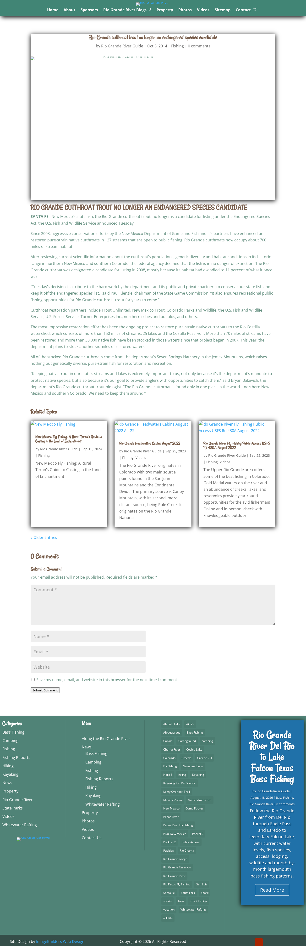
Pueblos (168, 851)
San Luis (201, 884)
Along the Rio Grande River (106, 738)
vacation (169, 909)
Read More (272, 890)
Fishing (177, 46)
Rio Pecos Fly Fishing (176, 884)
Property (165, 10)
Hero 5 (167, 775)
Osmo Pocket (194, 808)
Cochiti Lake (194, 749)
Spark (204, 893)
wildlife (168, 918)
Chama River (171, 749)
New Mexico (171, 808)
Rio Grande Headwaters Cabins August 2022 (149, 443)
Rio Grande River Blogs (125, 10)
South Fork (188, 893)
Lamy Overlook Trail (176, 792)
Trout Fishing (198, 901)
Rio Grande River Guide (122, 46)
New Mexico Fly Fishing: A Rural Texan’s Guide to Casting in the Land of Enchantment (68, 439)
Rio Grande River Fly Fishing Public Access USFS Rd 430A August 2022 (236, 445)
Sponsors (89, 10)
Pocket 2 (197, 834)
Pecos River (171, 817)
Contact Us (92, 837)
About (69, 10)
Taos (181, 901)
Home (52, 10)
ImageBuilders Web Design (60, 941)
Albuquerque (171, 732)
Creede (186, 758)
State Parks (12, 808)
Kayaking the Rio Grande (179, 783)
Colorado (169, 758)
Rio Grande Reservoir (177, 867)
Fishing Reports (16, 757)
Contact (243, 10)
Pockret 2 (169, 842)
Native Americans (200, 800)
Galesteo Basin (193, 766)
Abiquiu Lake (171, 724)
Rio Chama (187, 851)
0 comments (199, 46)
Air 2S (190, 724)
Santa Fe (169, 893)
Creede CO (204, 758)
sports (167, 901)
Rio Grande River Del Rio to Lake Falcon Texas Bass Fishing (272, 757)
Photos (185, 10)
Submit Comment (45, 690)
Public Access (191, 842)
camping (207, 741)
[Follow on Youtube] (259, 942)
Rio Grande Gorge (175, 859)
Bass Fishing (13, 732)
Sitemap (222, 10)
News (7, 782)
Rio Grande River (17, 799)
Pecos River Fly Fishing (178, 825)
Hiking (8, 766)
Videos (203, 10)
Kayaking (10, 774)
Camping (10, 740)
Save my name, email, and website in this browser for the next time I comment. (107, 679)
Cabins (167, 741)
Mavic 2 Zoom (172, 800)
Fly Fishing (170, 766)
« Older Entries (44, 537)
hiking (182, 775)
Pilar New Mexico (174, 834)
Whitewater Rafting (19, 824)
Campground (187, 741)
